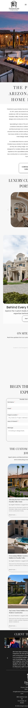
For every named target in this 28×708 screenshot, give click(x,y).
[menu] (25, 4)
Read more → (13, 515)
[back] (8, 210)
